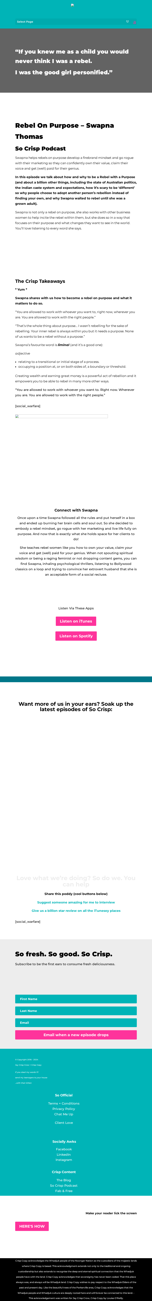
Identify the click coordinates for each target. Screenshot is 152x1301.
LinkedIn (64, 1154)
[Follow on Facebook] (74, 591)
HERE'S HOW (32, 1226)
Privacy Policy (63, 1109)
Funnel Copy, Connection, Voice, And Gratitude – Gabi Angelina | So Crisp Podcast (76, 828)
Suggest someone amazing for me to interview (76, 902)
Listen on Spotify (76, 636)
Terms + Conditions (64, 1103)
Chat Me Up (63, 1114)
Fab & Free (63, 1191)
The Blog (64, 1180)
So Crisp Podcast (63, 1185)
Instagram (64, 1160)
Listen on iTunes (76, 621)
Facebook (64, 1149)
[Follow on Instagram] (81, 591)
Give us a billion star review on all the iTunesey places (76, 911)
